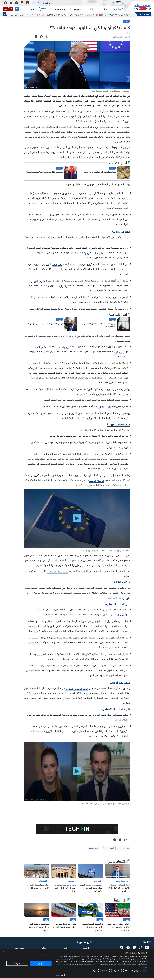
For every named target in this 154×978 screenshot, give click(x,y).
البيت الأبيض (37, 281)
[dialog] (77, 963)
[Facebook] (5, 3)
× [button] (4, 951)
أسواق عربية (19, 947)
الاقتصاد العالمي (60, 9)
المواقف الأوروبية (67, 336)
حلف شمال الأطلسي (57, 571)
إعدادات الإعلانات (96, 964)
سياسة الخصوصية (138, 966)
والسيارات (62, 286)
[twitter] (134, 948)
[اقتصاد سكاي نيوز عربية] (137, 6)
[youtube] (128, 947)
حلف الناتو (57, 264)
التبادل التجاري (104, 406)
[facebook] (121, 948)
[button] (41, 3)
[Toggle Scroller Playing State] (4, 14)
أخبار (66, 947)
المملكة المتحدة (96, 480)
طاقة (44, 947)
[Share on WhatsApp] (46, 37)
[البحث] (17, 9)
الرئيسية (117, 9)
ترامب (117, 127)
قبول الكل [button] (40, 963)
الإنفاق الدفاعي (31, 147)
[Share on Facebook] (41, 37)
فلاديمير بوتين (121, 351)
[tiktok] (147, 948)
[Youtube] (11, 2)
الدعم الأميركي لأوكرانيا (77, 688)
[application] (77, 518)
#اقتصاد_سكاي (144, 14)
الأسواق (77, 9)
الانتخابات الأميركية (38, 203)
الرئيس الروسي (40, 346)
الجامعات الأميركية (93, 253)
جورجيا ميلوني (62, 346)
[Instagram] (22, 3)
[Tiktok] (27, 3)
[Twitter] (16, 3)
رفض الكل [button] (17, 963)
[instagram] (140, 948)
